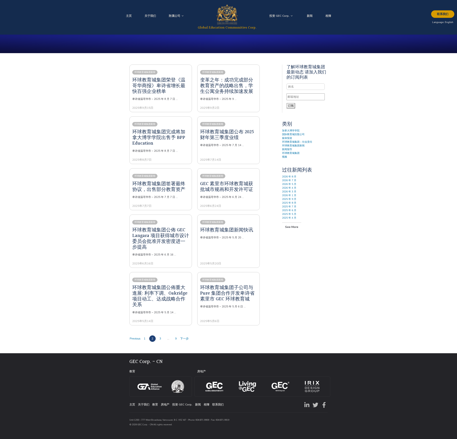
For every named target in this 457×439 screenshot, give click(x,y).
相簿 (328, 16)
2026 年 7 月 (289, 180)
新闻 (310, 16)
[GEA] (149, 386)
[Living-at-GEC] (247, 386)
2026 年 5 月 (289, 184)
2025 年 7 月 (289, 206)
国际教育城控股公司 (293, 134)
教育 (155, 405)
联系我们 (442, 14)
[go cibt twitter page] (315, 404)
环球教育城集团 (291, 153)
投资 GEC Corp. (279, 16)
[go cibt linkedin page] (306, 404)
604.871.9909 (202, 419)
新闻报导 (287, 149)
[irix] (312, 386)
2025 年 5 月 (289, 214)
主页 (129, 16)
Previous (135, 339)
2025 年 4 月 (289, 218)
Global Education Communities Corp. (227, 27)
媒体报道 (287, 138)
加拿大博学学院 (291, 130)
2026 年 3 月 (289, 191)
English (449, 22)
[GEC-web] (280, 386)
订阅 (291, 106)
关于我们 (150, 16)
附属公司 (174, 16)
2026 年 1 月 (289, 195)
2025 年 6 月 (289, 210)
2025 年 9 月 (289, 199)
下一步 (184, 339)
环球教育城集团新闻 (293, 145)
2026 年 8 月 (289, 176)
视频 (284, 157)
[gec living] (214, 386)
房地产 (165, 405)
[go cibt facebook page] (323, 404)
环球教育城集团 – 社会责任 (297, 142)
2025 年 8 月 (289, 203)
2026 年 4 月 (289, 188)
